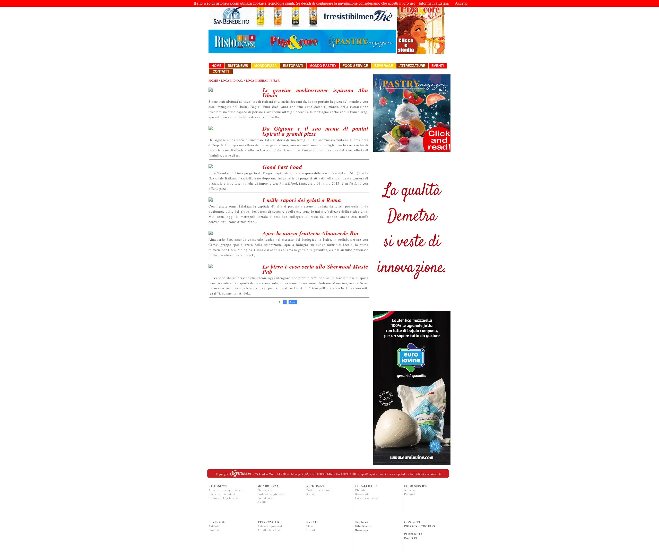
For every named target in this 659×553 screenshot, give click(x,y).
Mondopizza (265, 66)
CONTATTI (412, 522)
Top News (361, 522)
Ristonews (238, 66)
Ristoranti (293, 66)
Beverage (383, 66)
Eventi (437, 66)
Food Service (355, 66)
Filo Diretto (363, 526)
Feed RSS (410, 538)
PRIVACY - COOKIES (419, 526)
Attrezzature (412, 66)
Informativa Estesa (434, 3)
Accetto (461, 3)
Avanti (293, 302)
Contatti (221, 71)
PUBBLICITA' (414, 534)
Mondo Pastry (322, 66)
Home (217, 66)
